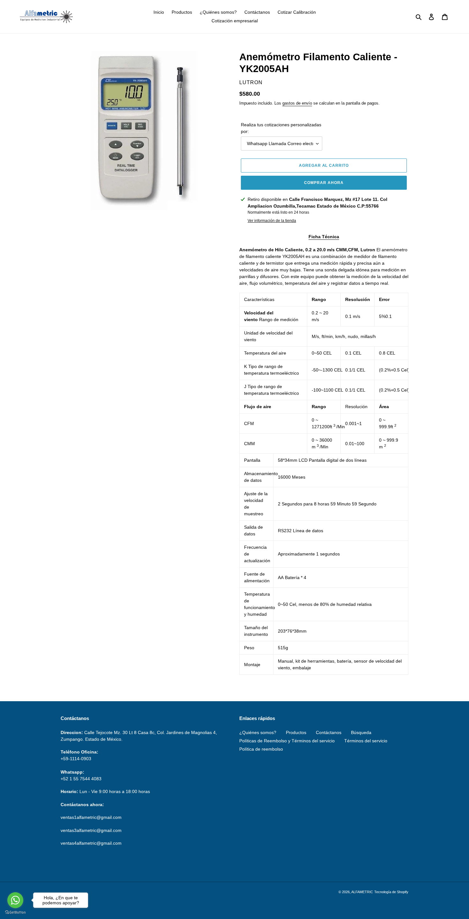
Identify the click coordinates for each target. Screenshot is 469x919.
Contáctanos (328, 732)
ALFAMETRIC (362, 892)
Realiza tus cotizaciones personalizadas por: (281, 128)
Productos (296, 732)
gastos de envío (297, 103)
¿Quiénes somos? (257, 732)
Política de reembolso (261, 749)
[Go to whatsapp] (15, 900)
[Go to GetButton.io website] (15, 912)
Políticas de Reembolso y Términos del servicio (287, 740)
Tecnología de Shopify (391, 892)
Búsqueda (361, 732)
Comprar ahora (323, 182)
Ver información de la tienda (272, 220)
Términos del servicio (365, 740)
